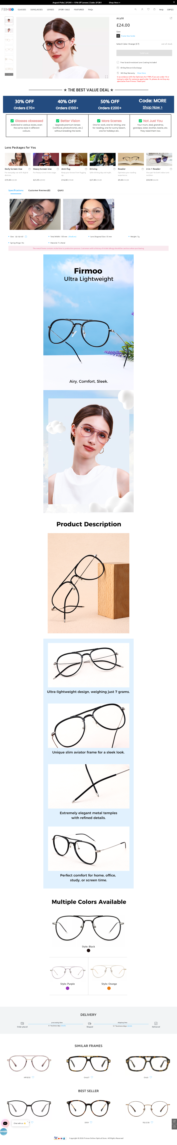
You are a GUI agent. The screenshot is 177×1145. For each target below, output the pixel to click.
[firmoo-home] (8, 9)
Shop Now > (114, 2)
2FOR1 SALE (64, 9)
